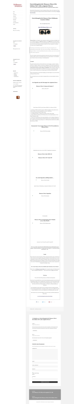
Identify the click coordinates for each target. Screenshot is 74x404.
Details (15, 64)
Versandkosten (15, 62)
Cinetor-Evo (15, 74)
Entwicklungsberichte (15, 22)
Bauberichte (14, 19)
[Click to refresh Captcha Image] (35, 373)
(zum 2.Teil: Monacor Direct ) (45, 27)
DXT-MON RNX (16, 76)
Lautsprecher (14, 14)
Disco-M (15, 73)
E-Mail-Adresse (35, 365)
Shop (13, 13)
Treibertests (14, 16)
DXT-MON (15, 75)
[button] (39, 302)
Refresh (33, 374)
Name (33, 361)
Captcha (33, 376)
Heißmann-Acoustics (15, 82)
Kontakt (14, 24)
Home (14, 11)
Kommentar (34, 348)
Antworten (35, 330)
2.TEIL (52, 270)
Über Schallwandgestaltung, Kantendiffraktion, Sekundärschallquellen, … (17, 86)
